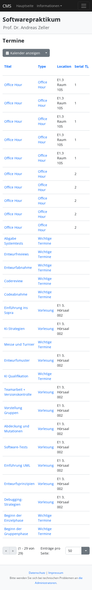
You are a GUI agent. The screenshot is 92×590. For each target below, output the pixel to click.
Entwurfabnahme (18, 267)
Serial (79, 66)
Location (64, 66)
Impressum (55, 573)
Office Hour (13, 84)
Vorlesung (46, 310)
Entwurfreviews (16, 254)
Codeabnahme (15, 294)
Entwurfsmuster (17, 360)
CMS (7, 6)
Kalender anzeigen (24, 53)
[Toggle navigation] (83, 6)
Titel (7, 66)
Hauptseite (24, 6)
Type (42, 66)
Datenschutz (37, 573)
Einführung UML (17, 465)
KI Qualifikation (16, 376)
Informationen (48, 6)
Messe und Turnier (19, 344)
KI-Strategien (14, 328)
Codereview (13, 281)
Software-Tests (16, 447)
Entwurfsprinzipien (19, 483)
